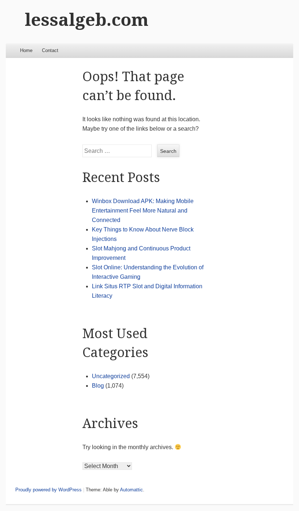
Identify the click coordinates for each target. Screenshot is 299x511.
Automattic (131, 489)
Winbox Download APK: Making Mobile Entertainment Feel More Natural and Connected (143, 210)
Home (26, 50)
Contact (50, 50)
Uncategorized (111, 376)
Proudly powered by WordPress (48, 489)
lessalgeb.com (86, 19)
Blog (98, 386)
